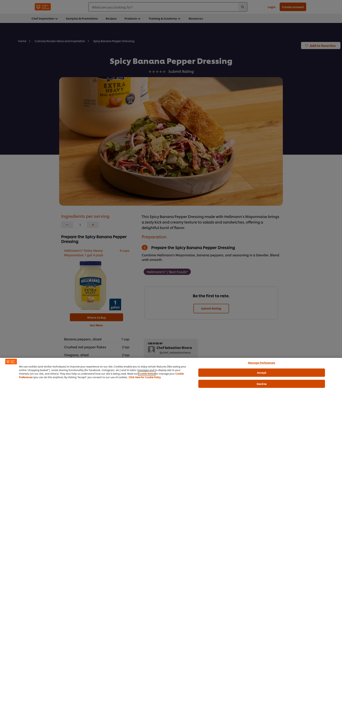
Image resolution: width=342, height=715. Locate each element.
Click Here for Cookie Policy (145, 377)
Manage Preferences (261, 362)
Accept (261, 372)
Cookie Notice (147, 373)
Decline (262, 383)
